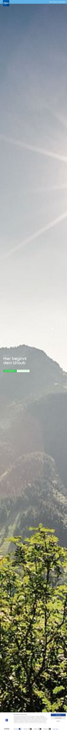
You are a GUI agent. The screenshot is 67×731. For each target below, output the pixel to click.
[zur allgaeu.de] (5, 3)
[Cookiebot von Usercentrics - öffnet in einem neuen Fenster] (6, 729)
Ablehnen (58, 721)
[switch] (30, 729)
